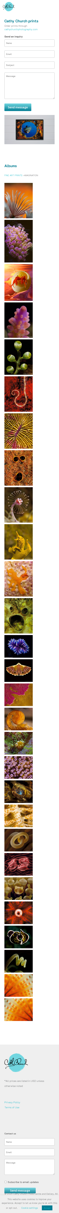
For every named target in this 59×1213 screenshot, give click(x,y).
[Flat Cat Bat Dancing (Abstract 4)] (18, 949)
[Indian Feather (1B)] (18, 998)
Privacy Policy (12, 1102)
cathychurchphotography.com (21, 29)
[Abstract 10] (18, 524)
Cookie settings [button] (29, 1207)
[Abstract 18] (18, 756)
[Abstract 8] (18, 561)
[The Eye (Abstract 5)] (18, 925)
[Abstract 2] (18, 634)
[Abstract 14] (18, 487)
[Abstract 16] (18, 413)
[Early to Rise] (18, 302)
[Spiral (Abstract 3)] (18, 974)
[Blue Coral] (18, 659)
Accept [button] (47, 1208)
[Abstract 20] (18, 376)
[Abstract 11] (18, 852)
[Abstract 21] (18, 731)
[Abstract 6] (18, 598)
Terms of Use (11, 1107)
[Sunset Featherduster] (18, 219)
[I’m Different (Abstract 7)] (18, 901)
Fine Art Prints (13, 175)
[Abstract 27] (18, 683)
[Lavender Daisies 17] (18, 780)
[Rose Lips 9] (18, 877)
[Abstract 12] (18, 828)
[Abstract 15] (18, 450)
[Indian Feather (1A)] (18, 1022)
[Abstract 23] (18, 707)
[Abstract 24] (18, 339)
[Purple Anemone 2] (18, 263)
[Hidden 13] (18, 804)
